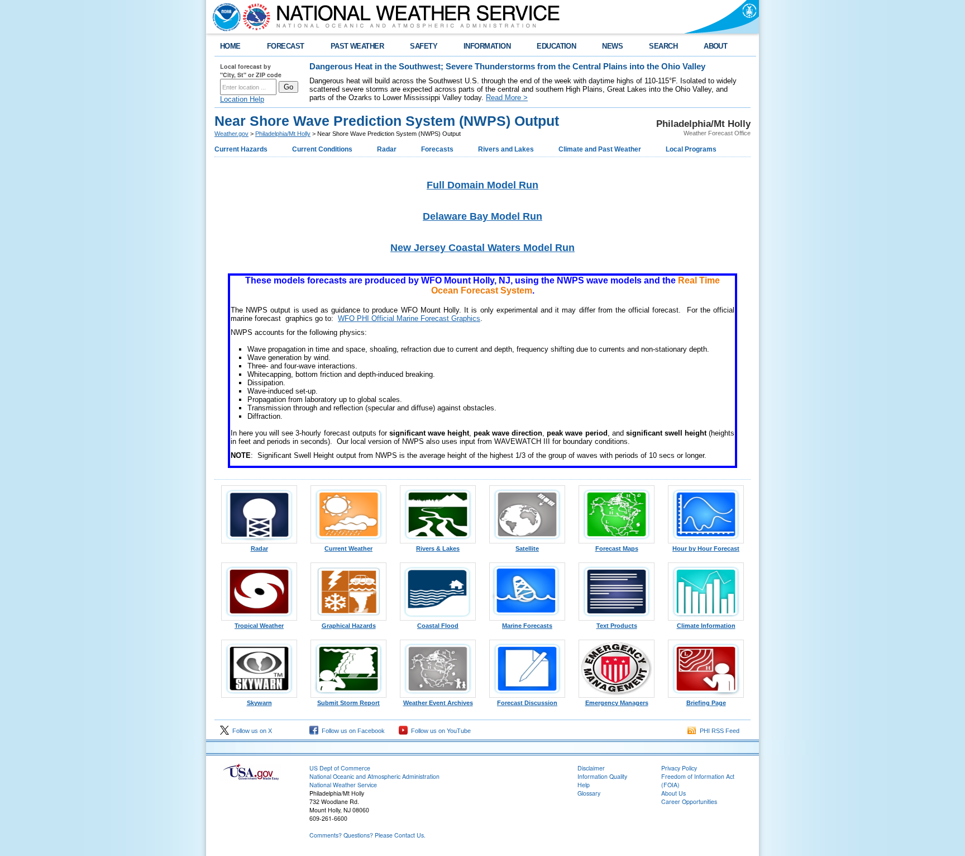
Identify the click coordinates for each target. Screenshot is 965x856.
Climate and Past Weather (599, 149)
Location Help (242, 99)
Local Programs (691, 149)
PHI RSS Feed (717, 730)
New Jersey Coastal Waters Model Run (482, 247)
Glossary (588, 793)
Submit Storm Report (348, 702)
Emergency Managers (616, 702)
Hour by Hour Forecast (705, 548)
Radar (386, 149)
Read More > (507, 97)
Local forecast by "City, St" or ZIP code (250, 70)
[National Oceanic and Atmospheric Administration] (224, 17)
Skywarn (259, 702)
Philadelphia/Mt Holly (282, 133)
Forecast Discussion (527, 702)
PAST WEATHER (357, 46)
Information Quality (602, 776)
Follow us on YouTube (439, 730)
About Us (673, 793)
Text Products (616, 625)
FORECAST (285, 46)
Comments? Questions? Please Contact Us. (367, 835)
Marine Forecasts (527, 625)
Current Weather (348, 548)
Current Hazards (240, 149)
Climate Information (706, 625)
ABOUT (715, 46)
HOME (230, 46)
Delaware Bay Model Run (482, 216)
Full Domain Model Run (482, 185)
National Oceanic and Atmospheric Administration (374, 776)
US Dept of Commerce (339, 768)
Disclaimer (591, 768)
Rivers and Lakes (506, 149)
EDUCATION (556, 46)
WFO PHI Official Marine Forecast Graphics (409, 318)
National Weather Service (343, 785)
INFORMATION (487, 46)
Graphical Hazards (349, 625)
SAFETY (423, 46)
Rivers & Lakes (438, 548)
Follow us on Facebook (351, 730)
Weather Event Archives (438, 702)
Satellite (527, 548)
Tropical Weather (259, 625)
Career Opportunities (689, 801)
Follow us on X (250, 730)
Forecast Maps (616, 548)
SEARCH (663, 46)
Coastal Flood (437, 625)
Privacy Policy (679, 768)
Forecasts (437, 149)
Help (583, 785)
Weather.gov (231, 133)
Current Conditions (322, 149)
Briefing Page (706, 702)
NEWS (612, 46)
